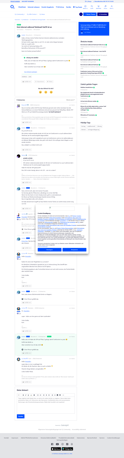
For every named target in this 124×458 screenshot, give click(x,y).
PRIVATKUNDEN (15, 1)
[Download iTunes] (56, 450)
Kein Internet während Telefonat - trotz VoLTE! (93, 51)
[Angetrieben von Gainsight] (62, 426)
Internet (83, 129)
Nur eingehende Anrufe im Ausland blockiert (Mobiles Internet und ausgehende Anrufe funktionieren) (93, 94)
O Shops (88, 1)
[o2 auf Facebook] (52, 444)
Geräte (68, 7)
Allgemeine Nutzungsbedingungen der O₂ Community (54, 429)
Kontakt (6, 438)
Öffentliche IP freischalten (88, 115)
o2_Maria (24, 358)
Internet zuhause (34, 7)
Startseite (17, 19)
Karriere (102, 438)
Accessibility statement (79, 429)
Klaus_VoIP (24, 105)
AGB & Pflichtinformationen (29, 438)
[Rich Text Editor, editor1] (46, 405)
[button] (22, 7)
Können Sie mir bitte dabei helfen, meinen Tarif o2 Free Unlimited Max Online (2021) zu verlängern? (93, 108)
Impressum (14, 438)
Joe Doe (24, 214)
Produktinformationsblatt (66, 438)
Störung (99, 126)
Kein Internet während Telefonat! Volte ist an (93, 45)
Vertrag (83, 126)
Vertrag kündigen (62, 440)
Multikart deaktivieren (87, 87)
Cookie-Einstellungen (113, 438)
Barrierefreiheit (92, 438)
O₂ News (42, 14)
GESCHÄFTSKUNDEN (28, 1)
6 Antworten (84, 103)
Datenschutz (81, 438)
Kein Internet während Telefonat (89, 60)
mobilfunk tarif (91, 126)
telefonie (24, 76)
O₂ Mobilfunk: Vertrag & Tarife (37, 19)
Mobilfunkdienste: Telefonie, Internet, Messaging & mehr (94, 47)
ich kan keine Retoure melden (89, 101)
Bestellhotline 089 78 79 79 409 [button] (104, 1)
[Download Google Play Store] (67, 450)
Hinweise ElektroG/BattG (48, 438)
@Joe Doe (25, 241)
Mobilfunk (22, 7)
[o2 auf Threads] (72, 444)
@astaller (24, 217)
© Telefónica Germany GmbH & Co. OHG (62, 453)
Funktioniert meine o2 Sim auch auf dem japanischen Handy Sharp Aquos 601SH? (91, 72)
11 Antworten (84, 90)
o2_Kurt (24, 253)
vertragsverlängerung (93, 129)
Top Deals (78, 7)
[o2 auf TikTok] (67, 444)
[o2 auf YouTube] (57, 444)
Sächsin (23, 155)
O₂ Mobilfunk (25, 19)
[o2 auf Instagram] (62, 444)
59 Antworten (84, 112)
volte (30, 76)
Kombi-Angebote (48, 7)
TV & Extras (60, 7)
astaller (23, 35)
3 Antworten (84, 98)
